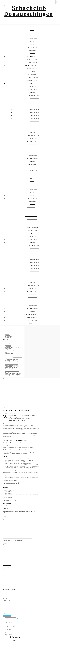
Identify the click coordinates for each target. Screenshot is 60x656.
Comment (5, 613)
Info (31, 26)
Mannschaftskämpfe (31, 65)
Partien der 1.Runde (34, 98)
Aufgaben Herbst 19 (33, 35)
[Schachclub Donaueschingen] (13, 11)
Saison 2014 (32, 161)
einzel (4, 514)
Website (4, 603)
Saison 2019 (32, 92)
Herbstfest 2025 (8, 345)
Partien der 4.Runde (34, 106)
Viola (5, 516)
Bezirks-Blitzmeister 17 (32, 77)
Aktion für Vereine (7, 565)
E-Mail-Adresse (6, 600)
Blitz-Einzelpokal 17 (32, 297)
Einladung (5, 407)
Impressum (32, 53)
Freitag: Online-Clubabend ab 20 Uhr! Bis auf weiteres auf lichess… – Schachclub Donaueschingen (13, 374)
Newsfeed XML (6, 341)
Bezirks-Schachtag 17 (32, 152)
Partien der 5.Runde (34, 109)
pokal (6, 514)
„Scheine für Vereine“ (32, 62)
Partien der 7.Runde (34, 115)
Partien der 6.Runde (34, 112)
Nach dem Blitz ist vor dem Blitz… (10, 589)
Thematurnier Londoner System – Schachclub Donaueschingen (11, 369)
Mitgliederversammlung (32, 158)
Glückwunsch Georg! (32, 155)
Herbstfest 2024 (8, 346)
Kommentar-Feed (8, 336)
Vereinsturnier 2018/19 (33, 95)
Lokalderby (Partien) (32, 80)
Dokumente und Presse (32, 47)
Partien (33, 71)
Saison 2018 (32, 132)
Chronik (31, 83)
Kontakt (32, 30)
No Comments (12, 413)
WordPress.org (8, 337)
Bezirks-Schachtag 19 (32, 129)
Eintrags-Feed (7, 335)
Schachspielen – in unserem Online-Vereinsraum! (12, 362)
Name (4, 598)
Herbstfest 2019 (32, 86)
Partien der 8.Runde (34, 118)
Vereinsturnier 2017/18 (33, 135)
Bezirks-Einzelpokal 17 (32, 141)
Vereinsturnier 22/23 (9, 353)
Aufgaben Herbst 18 (33, 38)
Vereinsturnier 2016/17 (32, 144)
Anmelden (7, 334)
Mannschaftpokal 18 (32, 74)
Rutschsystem (32, 50)
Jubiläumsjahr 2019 (32, 89)
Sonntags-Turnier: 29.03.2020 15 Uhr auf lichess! (13, 540)
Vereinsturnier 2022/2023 (32, 167)
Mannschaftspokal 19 (32, 68)
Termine (32, 41)
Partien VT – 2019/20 (32, 170)
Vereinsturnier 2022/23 (31, 164)
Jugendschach (31, 56)
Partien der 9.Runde (34, 121)
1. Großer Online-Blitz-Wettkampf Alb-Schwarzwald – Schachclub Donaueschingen (12, 360)
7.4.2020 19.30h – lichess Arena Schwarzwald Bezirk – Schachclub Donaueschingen (11, 365)
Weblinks (32, 44)
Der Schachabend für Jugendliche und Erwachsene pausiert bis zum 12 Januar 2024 (13, 351)
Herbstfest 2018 (32, 138)
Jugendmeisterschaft (32, 59)
